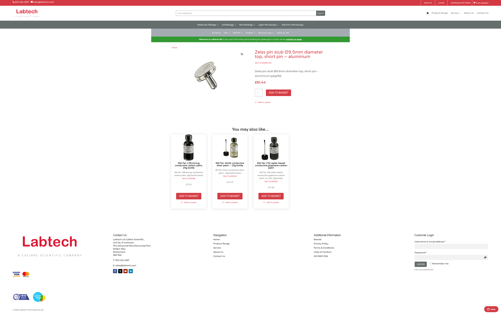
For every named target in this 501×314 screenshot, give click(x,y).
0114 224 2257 (122, 260)
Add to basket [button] (188, 196)
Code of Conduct (323, 252)
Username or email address (435, 241)
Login (441, 3)
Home (216, 239)
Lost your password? (424, 269)
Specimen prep (265, 33)
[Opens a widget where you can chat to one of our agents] (491, 309)
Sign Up (428, 3)
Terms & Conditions (324, 248)
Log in (420, 264)
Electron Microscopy (292, 25)
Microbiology (246, 25)
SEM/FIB (236, 33)
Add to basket (278, 92)
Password (425, 252)
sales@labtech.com (125, 265)
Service (454, 13)
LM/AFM (249, 33)
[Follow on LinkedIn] (131, 271)
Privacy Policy (321, 243)
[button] (242, 54)
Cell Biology (228, 25)
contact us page (294, 39)
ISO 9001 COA (321, 256)
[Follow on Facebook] (115, 271)
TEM (225, 33)
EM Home (216, 33)
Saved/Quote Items (461, 3)
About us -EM (283, 33)
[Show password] (485, 257)
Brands (317, 239)
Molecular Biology (206, 25)
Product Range (440, 13)
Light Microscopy (267, 25)
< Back (174, 47)
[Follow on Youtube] (125, 271)
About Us (469, 13)
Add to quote (264, 102)
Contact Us (482, 13)
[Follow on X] (120, 271)
